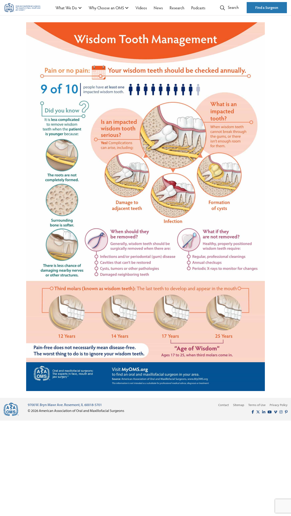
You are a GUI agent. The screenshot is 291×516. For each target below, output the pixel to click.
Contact (223, 405)
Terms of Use (257, 405)
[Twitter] (257, 412)
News (158, 7)
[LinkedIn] (262, 412)
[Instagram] (280, 412)
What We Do (66, 7)
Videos (141, 7)
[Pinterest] (285, 412)
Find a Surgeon (266, 7)
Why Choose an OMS (106, 7)
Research (177, 7)
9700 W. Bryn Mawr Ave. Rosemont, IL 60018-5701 (65, 404)
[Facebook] (251, 412)
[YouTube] (268, 412)
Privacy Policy (279, 405)
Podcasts (198, 7)
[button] (229, 7)
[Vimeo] (274, 412)
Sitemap (238, 405)
